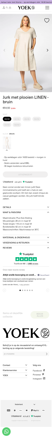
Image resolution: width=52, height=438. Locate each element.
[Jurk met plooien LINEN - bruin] (7, 143)
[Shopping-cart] (10, 8)
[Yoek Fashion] (26, 7)
